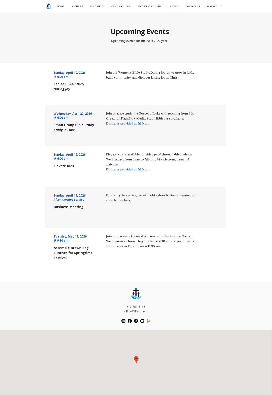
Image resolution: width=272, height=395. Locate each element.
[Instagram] (123, 321)
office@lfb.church (135, 311)
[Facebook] (130, 321)
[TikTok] (136, 321)
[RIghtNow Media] (149, 321)
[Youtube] (142, 321)
